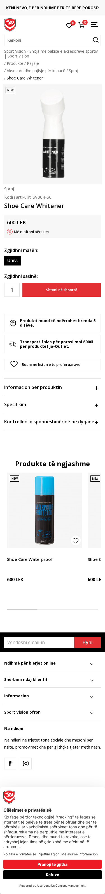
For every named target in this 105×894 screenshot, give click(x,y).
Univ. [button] (12, 260)
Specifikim (15, 404)
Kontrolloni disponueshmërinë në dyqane (49, 422)
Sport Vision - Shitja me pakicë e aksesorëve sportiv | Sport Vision (51, 53)
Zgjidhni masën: (21, 250)
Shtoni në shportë (61, 289)
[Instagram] (25, 763)
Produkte (15, 63)
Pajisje (33, 63)
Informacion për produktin (33, 387)
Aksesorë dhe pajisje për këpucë (36, 70)
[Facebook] (10, 763)
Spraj (73, 70)
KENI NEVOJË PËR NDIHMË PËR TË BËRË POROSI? (52, 8)
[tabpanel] (44, 537)
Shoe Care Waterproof (30, 559)
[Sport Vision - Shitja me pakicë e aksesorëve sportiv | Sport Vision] (10, 24)
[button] (52, 40)
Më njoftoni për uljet (31, 231)
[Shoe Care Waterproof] (44, 510)
